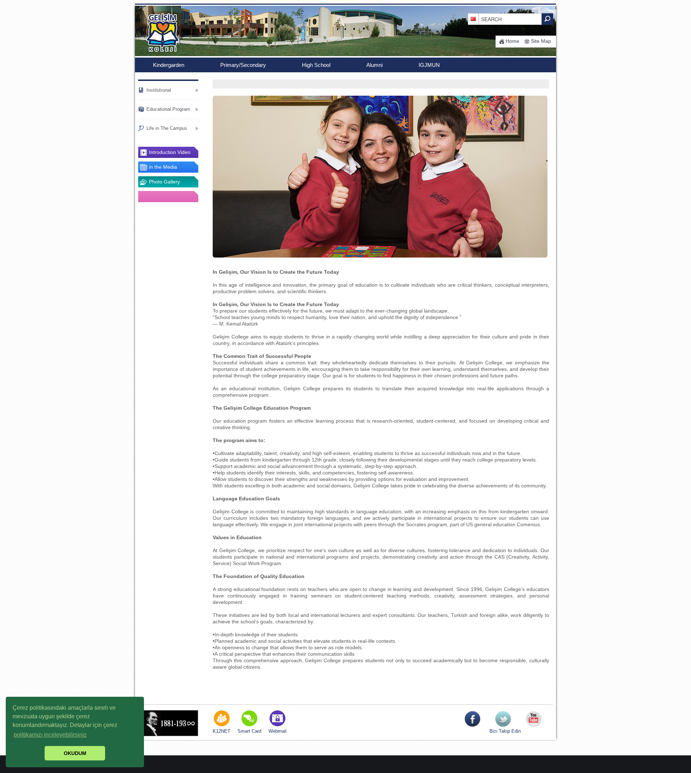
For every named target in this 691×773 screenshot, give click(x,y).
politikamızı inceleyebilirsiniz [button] (50, 735)
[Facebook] (472, 719)
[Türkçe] (473, 19)
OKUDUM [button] (75, 753)
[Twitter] (503, 719)
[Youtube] (533, 719)
